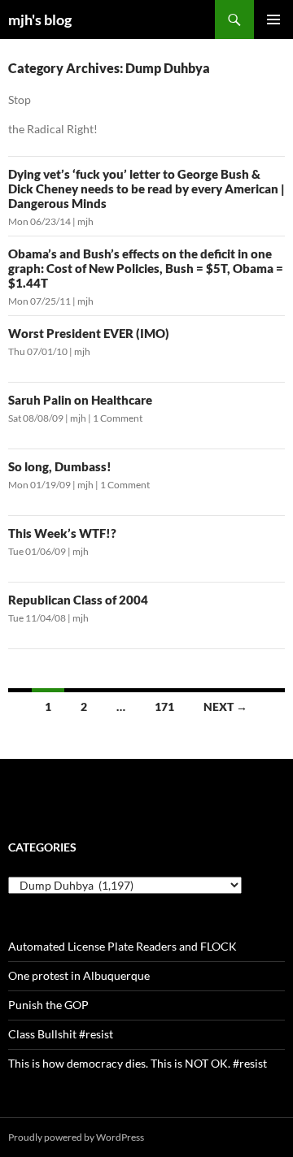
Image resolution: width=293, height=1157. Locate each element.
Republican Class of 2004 (78, 599)
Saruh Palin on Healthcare (80, 399)
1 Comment (117, 418)
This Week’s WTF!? (62, 533)
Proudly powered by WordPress (76, 1137)
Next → (225, 706)
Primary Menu (273, 19)
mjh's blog (40, 19)
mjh (85, 221)
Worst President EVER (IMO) (88, 333)
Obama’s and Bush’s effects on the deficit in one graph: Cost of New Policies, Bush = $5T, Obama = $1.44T (145, 268)
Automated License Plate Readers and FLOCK (122, 946)
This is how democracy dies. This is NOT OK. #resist (137, 1063)
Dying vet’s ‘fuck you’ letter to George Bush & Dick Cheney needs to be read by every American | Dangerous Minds (146, 188)
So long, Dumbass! (60, 466)
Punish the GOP (48, 1005)
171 (164, 706)
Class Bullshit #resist (60, 1034)
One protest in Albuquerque (79, 975)
